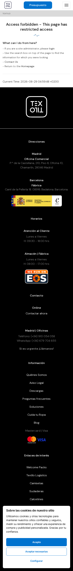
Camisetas (36, 483)
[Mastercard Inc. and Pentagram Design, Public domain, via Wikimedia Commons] (31, 439)
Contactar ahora (36, 313)
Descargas (36, 391)
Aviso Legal (36, 383)
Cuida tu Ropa (36, 415)
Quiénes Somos (36, 375)
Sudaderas (36, 491)
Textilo (6, 13)
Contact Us (11, 61)
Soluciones (36, 407)
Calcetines (36, 499)
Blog (36, 423)
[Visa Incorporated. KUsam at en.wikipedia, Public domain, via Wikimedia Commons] (41, 439)
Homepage (27, 66)
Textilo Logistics (36, 475)
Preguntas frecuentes (36, 399)
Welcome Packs (36, 467)
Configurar (36, 560)
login (52, 48)
